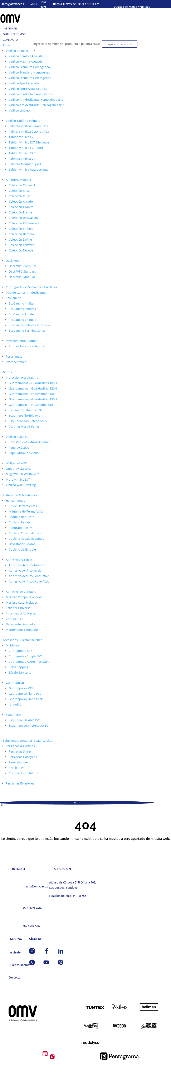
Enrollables (16, 768)
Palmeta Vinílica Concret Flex (29, 131)
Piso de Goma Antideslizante (26, 292)
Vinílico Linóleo (19, 110)
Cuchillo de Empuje (22, 549)
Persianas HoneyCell (23, 757)
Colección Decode (21, 250)
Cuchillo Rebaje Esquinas (26, 539)
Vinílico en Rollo (17, 51)
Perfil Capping (18, 667)
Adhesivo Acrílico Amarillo (27, 565)
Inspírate (10, 28)
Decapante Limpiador (21, 624)
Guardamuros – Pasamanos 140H (32, 394)
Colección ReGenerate (24, 223)
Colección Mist (19, 191)
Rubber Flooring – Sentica (27, 346)
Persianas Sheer (20, 751)
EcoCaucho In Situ (21, 303)
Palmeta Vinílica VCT (23, 159)
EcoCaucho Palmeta (22, 309)
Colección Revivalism (23, 218)
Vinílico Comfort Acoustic (26, 56)
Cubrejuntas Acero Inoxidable (29, 662)
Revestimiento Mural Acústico (29, 442)
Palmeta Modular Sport (25, 164)
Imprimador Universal (21, 613)
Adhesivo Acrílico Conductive (29, 576)
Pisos (6, 45)
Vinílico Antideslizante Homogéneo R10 (36, 100)
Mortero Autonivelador (22, 602)
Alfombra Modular (18, 180)
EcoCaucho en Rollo (22, 320)
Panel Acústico (19, 447)
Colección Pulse (19, 196)
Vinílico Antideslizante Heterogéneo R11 (36, 105)
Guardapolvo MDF (21, 688)
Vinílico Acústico (17, 437)
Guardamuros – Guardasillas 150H (33, 399)
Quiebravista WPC (18, 469)
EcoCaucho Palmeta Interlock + (30, 325)
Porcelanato (14, 356)
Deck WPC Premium (22, 266)
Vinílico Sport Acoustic (24, 83)
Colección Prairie (20, 212)
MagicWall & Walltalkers (22, 474)
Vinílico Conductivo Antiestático (31, 94)
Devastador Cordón (22, 544)
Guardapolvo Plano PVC (25, 694)
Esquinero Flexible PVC (24, 416)
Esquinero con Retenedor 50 (28, 421)
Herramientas (15, 501)
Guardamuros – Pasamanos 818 (31, 405)
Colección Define (20, 239)
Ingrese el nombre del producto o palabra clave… (67, 44)
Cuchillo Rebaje (19, 522)
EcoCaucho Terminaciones (27, 331)
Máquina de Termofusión (26, 511)
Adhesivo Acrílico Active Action (30, 581)
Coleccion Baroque (22, 234)
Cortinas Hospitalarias (24, 426)
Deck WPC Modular (22, 277)
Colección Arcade (21, 201)
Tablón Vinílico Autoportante (29, 169)
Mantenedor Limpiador (22, 630)
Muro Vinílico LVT (18, 479)
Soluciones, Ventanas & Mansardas (27, 741)
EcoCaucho (13, 298)
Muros (7, 372)
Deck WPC (13, 261)
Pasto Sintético (16, 362)
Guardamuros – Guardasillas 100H (33, 383)
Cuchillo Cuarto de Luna (25, 533)
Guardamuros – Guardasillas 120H (33, 388)
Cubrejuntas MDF (21, 651)
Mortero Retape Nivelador (24, 597)
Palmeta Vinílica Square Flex (28, 126)
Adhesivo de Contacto (21, 592)
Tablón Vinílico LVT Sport (26, 148)
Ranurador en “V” (21, 528)
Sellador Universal (18, 608)
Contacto (10, 39)
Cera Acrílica (14, 619)
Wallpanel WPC (16, 463)
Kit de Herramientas (23, 506)
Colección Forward (21, 245)
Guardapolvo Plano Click (26, 699)
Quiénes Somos (14, 34)
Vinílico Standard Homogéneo (29, 72)
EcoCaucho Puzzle (21, 314)
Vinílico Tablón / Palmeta (23, 121)
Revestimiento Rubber (21, 341)
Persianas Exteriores (20, 783)
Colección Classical (22, 185)
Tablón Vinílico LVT (22, 137)
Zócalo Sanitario (20, 672)
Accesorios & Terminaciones (22, 640)
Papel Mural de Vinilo (24, 453)
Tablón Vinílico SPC (22, 153)
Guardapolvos (15, 683)
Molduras (12, 645)
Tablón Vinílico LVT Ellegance (29, 142)
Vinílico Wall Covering (21, 485)
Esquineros (13, 715)
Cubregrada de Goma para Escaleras (31, 287)
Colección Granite (21, 207)
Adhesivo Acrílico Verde (25, 570)
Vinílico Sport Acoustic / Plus (28, 89)
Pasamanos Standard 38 (26, 410)
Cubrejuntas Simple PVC (26, 656)
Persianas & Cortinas (20, 746)
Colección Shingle (21, 229)
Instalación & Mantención (21, 495)
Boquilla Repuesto (21, 517)
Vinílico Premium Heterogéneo (30, 78)
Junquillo (15, 704)
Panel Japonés (18, 762)
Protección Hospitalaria (22, 378)
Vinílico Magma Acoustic (26, 61)
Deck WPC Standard (22, 271)
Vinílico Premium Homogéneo (29, 67)
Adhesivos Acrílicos (19, 560)
